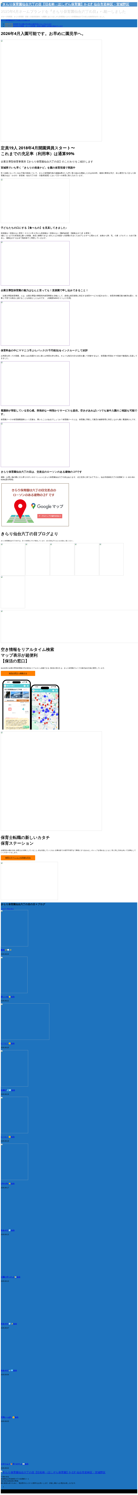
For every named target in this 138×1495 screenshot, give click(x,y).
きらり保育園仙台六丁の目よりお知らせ (15, 20)
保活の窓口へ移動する (18, 673)
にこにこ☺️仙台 (8, 1137)
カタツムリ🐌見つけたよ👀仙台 (14, 1464)
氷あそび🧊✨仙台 (9, 1323)
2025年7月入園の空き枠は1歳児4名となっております (32, 24)
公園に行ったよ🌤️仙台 (10, 1277)
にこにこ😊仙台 (8, 1043)
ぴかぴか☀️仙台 (8, 1183)
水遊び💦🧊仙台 (8, 1090)
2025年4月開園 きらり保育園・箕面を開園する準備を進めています (38, 26)
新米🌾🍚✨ (6, 950)
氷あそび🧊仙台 (8, 1230)
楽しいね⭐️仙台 (8, 996)
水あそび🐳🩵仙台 (9, 1370)
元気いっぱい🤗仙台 (9, 1417)
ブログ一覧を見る (7, 909)
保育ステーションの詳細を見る (18, 858)
